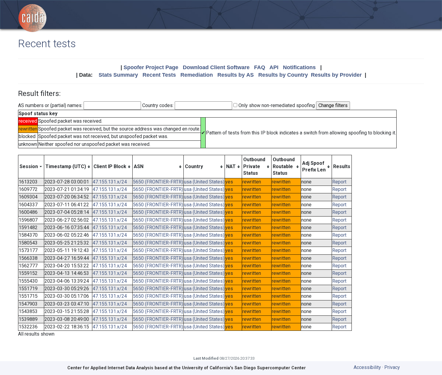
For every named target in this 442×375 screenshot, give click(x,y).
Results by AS (235, 75)
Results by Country (283, 75)
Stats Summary (118, 75)
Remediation (196, 75)
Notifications (299, 67)
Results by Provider (336, 75)
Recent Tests (159, 75)
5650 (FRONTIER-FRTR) (158, 182)
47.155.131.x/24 (110, 182)
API (273, 67)
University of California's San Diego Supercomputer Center (244, 367)
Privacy (392, 367)
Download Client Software (216, 67)
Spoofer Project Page (151, 67)
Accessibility (367, 367)
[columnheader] (31, 166)
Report (339, 182)
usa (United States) (204, 182)
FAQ (259, 67)
